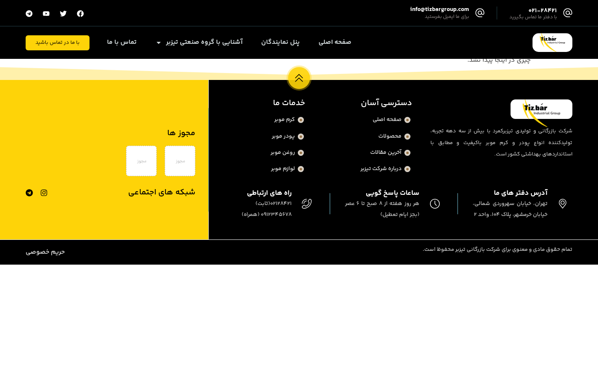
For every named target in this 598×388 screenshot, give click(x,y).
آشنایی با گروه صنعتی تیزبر (204, 43)
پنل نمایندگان (280, 43)
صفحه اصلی (335, 43)
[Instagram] (44, 192)
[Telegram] (29, 192)
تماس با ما (122, 43)
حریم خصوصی (45, 252)
